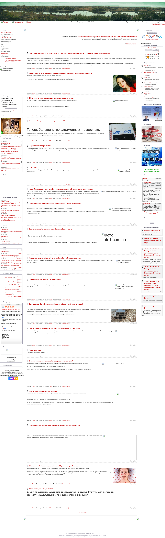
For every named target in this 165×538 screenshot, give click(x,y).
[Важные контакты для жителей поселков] (152, 113)
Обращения (147, 86)
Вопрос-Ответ (5, 53)
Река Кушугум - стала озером (9, 265)
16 (156, 55)
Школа (145, 77)
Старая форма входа (152, 39)
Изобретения (4, 251)
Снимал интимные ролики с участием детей (45, 279)
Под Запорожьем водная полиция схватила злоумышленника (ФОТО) (54, 425)
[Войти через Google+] (157, 36)
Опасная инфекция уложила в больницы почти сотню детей (51, 361)
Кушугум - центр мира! (152, 230)
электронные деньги (11, 281)
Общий (19, 279)
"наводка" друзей (7, 102)
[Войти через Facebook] (150, 36)
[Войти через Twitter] (160, 36)
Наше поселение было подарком (10, 238)
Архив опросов (12, 110)
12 (148, 55)
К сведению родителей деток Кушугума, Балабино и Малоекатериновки (55, 258)
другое (4, 106)
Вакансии (146, 93)
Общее (33, 68)
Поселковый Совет (6, 37)
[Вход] (28, 22)
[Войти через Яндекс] (153, 36)
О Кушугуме (4, 229)
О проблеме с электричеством (40, 146)
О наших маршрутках (150, 97)
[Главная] (5, 22)
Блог (20, 253)
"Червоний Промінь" (149, 82)
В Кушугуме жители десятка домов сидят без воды (153, 240)
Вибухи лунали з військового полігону (43, 391)
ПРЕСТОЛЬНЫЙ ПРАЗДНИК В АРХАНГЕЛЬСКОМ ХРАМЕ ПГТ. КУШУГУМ (54, 328)
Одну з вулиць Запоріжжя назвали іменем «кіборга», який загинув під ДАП (56, 304)
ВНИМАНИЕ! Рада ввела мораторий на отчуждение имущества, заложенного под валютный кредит (11, 203)
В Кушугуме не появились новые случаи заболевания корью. (51, 98)
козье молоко (4, 143)
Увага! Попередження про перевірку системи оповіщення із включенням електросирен (61, 189)
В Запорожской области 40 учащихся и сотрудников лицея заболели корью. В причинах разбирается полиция (69, 53)
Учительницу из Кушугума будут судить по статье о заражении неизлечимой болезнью (60, 73)
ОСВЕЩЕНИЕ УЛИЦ (11, 284)
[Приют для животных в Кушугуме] (11, 125)
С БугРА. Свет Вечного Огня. (9, 243)
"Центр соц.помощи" (11, 58)
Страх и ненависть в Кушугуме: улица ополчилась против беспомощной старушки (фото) (152, 253)
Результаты (4, 110)
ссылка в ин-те (7, 100)
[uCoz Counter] (11, 350)
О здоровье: (33, 167)
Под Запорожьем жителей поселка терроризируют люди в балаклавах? (55, 203)
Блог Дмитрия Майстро (7, 269)
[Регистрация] (17, 22)
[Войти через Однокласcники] (147, 36)
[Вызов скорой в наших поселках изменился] (152, 134)
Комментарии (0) (66, 68)
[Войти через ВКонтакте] (143, 36)
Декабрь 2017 (152, 47)
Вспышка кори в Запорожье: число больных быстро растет (51, 229)
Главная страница (6, 32)
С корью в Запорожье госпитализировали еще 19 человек (50, 121)
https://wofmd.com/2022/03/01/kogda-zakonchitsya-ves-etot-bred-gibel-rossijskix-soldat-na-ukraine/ (107, 36)
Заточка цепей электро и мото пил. (11, 163)
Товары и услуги (9, 61)
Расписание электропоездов (13, 60)
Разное (19, 250)
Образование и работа (15, 296)
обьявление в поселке (9, 104)
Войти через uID (152, 32)
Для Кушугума (5, 241)
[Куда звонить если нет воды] (152, 156)
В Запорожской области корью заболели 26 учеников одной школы (53, 466)
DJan (50, 68)
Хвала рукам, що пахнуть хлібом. (41, 489)
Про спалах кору (35, 350)
